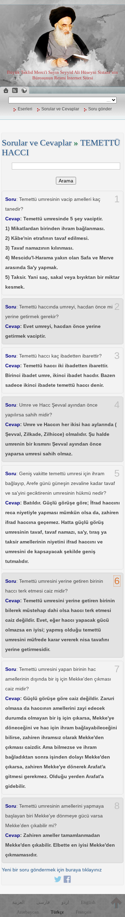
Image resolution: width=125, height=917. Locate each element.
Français (83, 912)
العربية (18, 902)
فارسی (43, 902)
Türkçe (57, 912)
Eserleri (25, 109)
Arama (66, 180)
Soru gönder (100, 109)
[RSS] (15, 90)
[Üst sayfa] (116, 902)
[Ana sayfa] (6, 90)
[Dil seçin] (24, 90)
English (88, 902)
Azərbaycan (28, 912)
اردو (65, 902)
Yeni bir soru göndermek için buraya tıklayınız (52, 869)
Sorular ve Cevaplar (60, 109)
